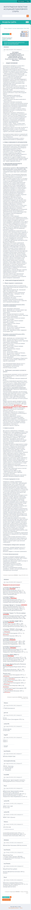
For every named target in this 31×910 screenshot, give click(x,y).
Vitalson (6, 702)
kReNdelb (9, 39)
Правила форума (20, 28)
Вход (28, 1)
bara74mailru (7, 751)
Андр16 (4, 39)
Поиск (25, 28)
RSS (27, 28)
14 (22, 842)
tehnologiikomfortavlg (9, 760)
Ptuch (5, 785)
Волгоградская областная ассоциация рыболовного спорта (15, 9)
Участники (14, 28)
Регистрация (21, 1)
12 (22, 814)
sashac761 (6, 723)
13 (22, 824)
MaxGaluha (5, 40)
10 (21, 788)
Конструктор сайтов (13, 908)
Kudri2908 (6, 774)
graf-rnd (6, 712)
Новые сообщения (8, 28)
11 (22, 803)
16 (22, 866)
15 (22, 852)
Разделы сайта (9, 22)
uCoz (21, 908)
